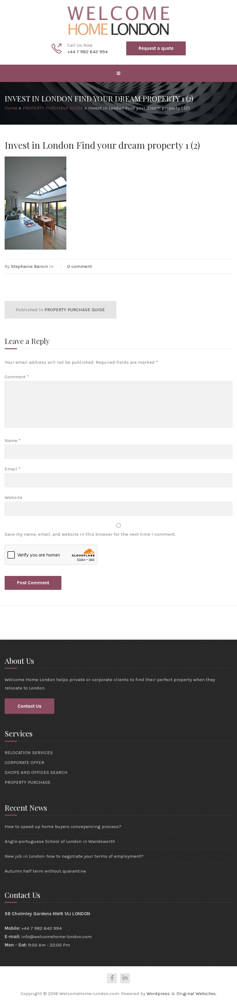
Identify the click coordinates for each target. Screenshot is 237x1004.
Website (13, 497)
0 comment (79, 266)
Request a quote (156, 48)
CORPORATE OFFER (24, 762)
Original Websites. (197, 993)
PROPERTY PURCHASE (28, 782)
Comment (17, 377)
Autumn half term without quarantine (45, 871)
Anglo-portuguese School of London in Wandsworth (60, 841)
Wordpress (158, 993)
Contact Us (29, 706)
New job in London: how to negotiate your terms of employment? (74, 856)
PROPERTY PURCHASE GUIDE (53, 108)
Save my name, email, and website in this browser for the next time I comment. (90, 534)
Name (13, 440)
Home (11, 108)
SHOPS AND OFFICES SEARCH (36, 772)
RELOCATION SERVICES (29, 752)
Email (13, 469)
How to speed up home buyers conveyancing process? (63, 826)
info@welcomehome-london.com (56, 936)
